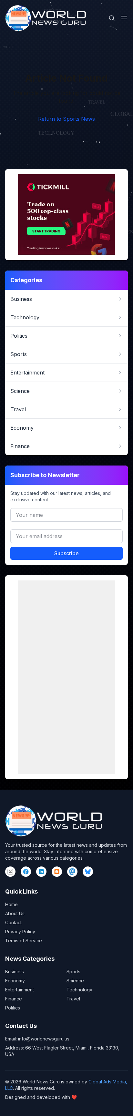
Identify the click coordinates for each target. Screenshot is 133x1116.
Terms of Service (23, 940)
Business (14, 971)
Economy (15, 980)
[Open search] (111, 18)
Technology (79, 989)
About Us (15, 913)
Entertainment (19, 989)
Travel (73, 998)
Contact (13, 922)
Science (75, 980)
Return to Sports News (66, 119)
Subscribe (66, 553)
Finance (13, 998)
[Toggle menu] (124, 18)
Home (11, 904)
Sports (73, 971)
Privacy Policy (20, 931)
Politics (12, 1007)
